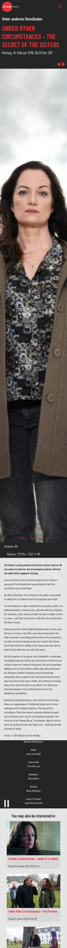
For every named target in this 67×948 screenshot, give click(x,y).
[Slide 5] (44, 538)
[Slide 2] (31, 538)
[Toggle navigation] (60, 6)
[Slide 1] (27, 538)
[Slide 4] (40, 538)
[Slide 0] (22, 538)
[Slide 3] (35, 538)
